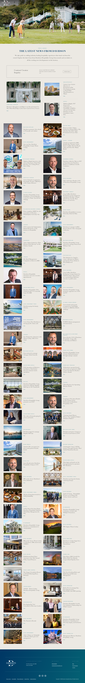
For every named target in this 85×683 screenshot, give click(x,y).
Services (54, 2)
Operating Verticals (40, 2)
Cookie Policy (26, 679)
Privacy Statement (20, 679)
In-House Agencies (62, 2)
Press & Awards (75, 665)
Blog (73, 663)
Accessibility (14, 679)
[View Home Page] (11, 663)
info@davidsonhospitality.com (57, 665)
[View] (24, 92)
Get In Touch (80, 2)
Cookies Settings (33, 679)
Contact (73, 667)
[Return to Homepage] (6, 3)
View (7, 110)
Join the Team (71, 2)
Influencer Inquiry (67, 71)
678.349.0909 (54, 663)
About (33, 2)
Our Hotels (49, 2)
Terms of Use (8, 679)
